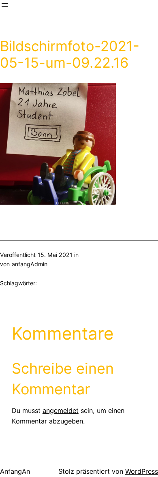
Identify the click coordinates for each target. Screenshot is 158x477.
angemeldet (61, 410)
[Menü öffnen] (5, 5)
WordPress (141, 471)
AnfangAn (15, 471)
